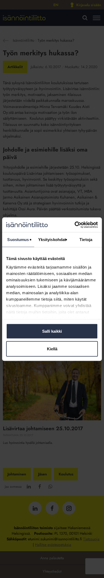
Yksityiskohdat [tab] (52, 239)
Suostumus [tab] (18, 239)
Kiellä (52, 348)
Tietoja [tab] (85, 239)
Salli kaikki (52, 331)
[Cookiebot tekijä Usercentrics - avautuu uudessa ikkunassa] (75, 224)
